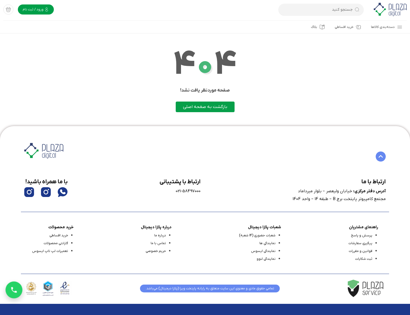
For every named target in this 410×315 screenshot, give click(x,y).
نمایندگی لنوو (266, 259)
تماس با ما (158, 243)
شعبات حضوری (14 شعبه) (257, 235)
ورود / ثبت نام (33, 9)
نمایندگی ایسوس (263, 251)
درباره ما (160, 235)
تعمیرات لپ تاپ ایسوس (50, 251)
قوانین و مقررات (360, 251)
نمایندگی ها (267, 243)
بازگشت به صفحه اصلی (205, 107)
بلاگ (314, 27)
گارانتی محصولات (56, 243)
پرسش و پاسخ (361, 235)
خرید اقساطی (344, 27)
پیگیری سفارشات (360, 243)
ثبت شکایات (363, 259)
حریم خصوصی (156, 251)
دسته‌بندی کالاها (383, 27)
